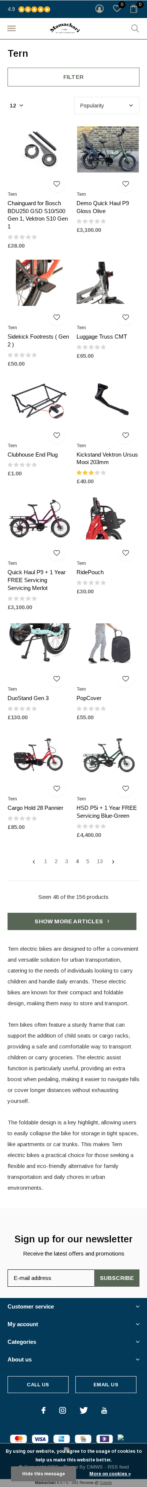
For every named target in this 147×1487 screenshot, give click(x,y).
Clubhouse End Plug (33, 454)
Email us (105, 1384)
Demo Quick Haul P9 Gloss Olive (103, 207)
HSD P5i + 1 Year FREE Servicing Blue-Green (107, 812)
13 (100, 861)
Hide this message (43, 1473)
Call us (38, 1384)
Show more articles (69, 921)
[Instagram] (62, 1410)
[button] (11, 28)
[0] (133, 9)
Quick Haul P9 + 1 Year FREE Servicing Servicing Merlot (37, 580)
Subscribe (117, 1278)
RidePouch (90, 572)
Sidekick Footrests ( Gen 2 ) (38, 340)
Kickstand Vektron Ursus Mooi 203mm (107, 458)
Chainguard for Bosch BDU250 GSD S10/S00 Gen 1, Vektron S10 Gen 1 (38, 215)
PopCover (89, 698)
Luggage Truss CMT (102, 336)
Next (113, 861)
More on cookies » (110, 1473)
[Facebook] (43, 1410)
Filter (73, 77)
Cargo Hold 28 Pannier (35, 808)
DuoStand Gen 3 (28, 698)
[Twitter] (84, 1410)
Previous (34, 861)
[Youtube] (104, 1410)
